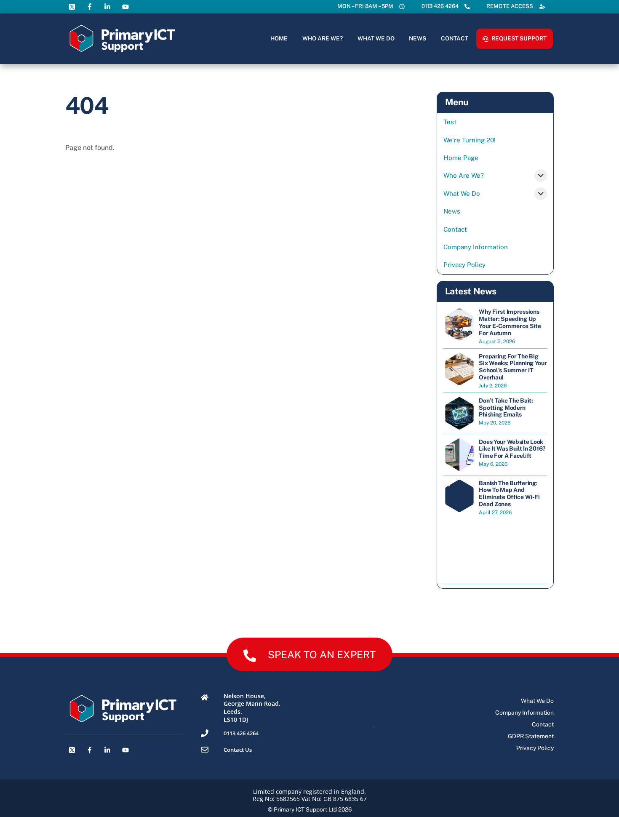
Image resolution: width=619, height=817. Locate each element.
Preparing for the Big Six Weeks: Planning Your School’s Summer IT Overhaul (513, 367)
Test (449, 121)
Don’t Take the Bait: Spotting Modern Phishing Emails (506, 407)
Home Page (460, 157)
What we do (376, 38)
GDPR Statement (531, 736)
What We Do (461, 193)
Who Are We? (322, 38)
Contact (454, 38)
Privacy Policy (464, 264)
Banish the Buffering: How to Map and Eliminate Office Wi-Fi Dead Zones (509, 493)
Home (279, 38)
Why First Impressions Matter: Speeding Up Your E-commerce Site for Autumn (510, 322)
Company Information (475, 247)
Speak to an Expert (322, 654)
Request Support (518, 38)
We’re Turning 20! (469, 140)
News (417, 38)
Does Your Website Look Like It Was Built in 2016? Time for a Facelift (512, 448)
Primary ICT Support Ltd (305, 809)
